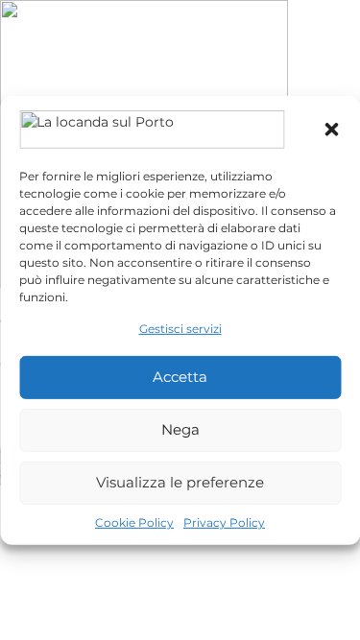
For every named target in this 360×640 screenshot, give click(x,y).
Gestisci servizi (180, 327)
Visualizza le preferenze (180, 482)
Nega (180, 429)
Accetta (180, 376)
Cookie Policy (134, 522)
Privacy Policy (224, 522)
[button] (331, 128)
